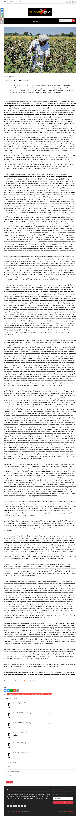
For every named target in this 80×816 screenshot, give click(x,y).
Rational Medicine (18, 742)
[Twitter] (1, 12)
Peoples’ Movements (36, 20)
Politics (30, 20)
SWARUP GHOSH (18, 752)
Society (43, 20)
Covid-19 (15, 20)
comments (15, 701)
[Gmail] (1, 18)
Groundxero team (69, 811)
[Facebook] (1, 9)
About (16, 1)
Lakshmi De (17, 732)
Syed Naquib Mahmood (19, 722)
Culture (25, 20)
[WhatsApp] (1, 15)
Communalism (50, 20)
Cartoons (57, 20)
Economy (20, 20)
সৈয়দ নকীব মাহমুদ (18, 712)
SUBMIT (9, 782)
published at (22, 681)
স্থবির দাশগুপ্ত (17, 702)
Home (7, 20)
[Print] (1, 22)
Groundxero (18, 811)
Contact (21, 1)
